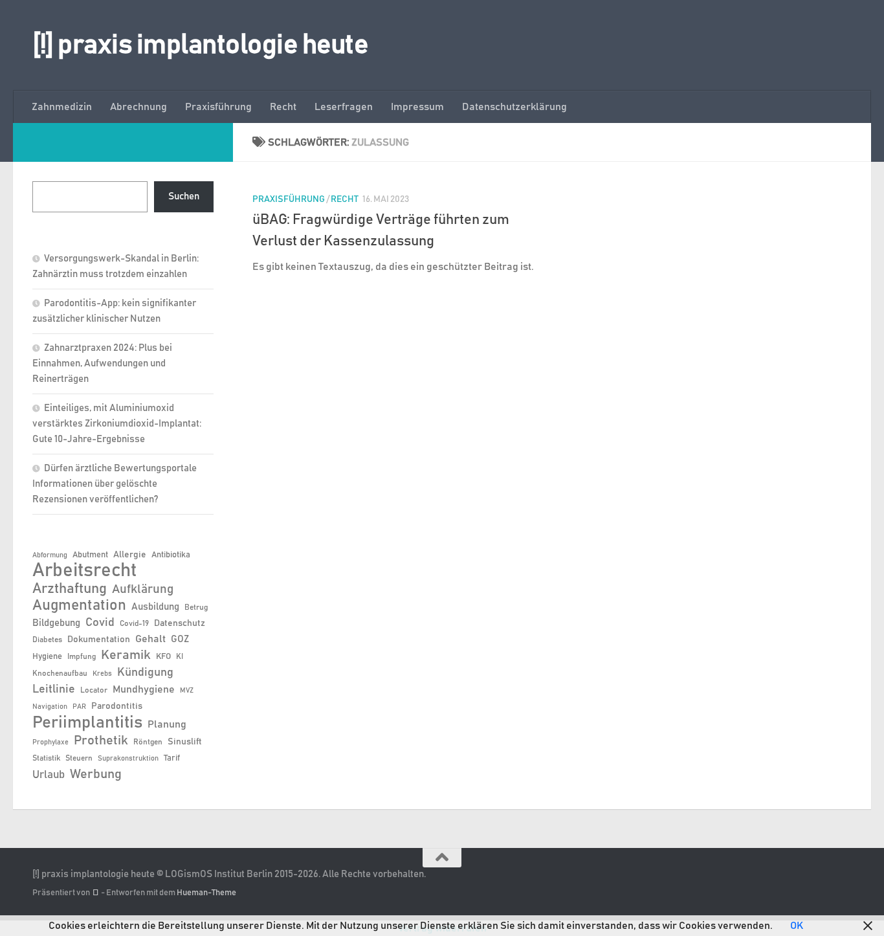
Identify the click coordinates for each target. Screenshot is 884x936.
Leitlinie (53, 689)
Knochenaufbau (59, 673)
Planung (167, 724)
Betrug (196, 607)
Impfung (81, 656)
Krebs (102, 674)
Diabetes (47, 639)
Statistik (46, 758)
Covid (100, 623)
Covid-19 (134, 623)
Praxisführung (218, 107)
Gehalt (150, 639)
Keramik (126, 655)
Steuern (79, 758)
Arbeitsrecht (84, 571)
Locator (93, 690)
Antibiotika (170, 555)
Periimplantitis (87, 722)
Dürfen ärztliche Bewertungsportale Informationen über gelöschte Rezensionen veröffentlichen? (114, 483)
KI (179, 656)
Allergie (129, 554)
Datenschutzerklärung (514, 107)
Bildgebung (56, 623)
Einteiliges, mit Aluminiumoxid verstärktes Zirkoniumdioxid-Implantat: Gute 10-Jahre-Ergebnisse (116, 423)
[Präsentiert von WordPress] (95, 893)
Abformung (49, 555)
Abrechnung (138, 107)
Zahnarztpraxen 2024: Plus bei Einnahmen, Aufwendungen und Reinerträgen (102, 363)
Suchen (183, 196)
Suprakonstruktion (128, 758)
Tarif (172, 758)
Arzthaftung (69, 589)
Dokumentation (98, 639)
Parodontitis (116, 706)
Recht (283, 107)
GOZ (180, 639)
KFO (163, 656)
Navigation (49, 707)
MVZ (186, 690)
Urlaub (48, 775)
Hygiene (47, 656)
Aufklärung (142, 589)
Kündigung (145, 672)
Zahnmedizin (62, 107)
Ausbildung (155, 607)
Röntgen (147, 742)
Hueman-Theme (206, 893)
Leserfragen (344, 107)
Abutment (90, 555)
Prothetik (101, 740)
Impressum (417, 107)
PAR (79, 707)
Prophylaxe (50, 742)
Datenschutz (179, 623)
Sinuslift (185, 741)
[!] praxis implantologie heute (200, 45)
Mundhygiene (144, 690)
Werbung (96, 774)
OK (796, 925)
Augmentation (79, 605)
